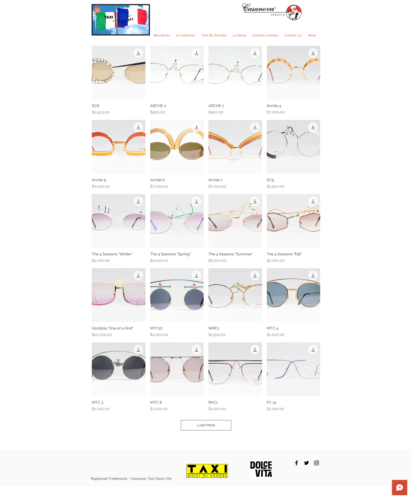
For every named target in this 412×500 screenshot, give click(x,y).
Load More (206, 425)
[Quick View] (118, 72)
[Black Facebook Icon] (296, 463)
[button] (97, 9)
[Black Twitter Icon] (306, 463)
